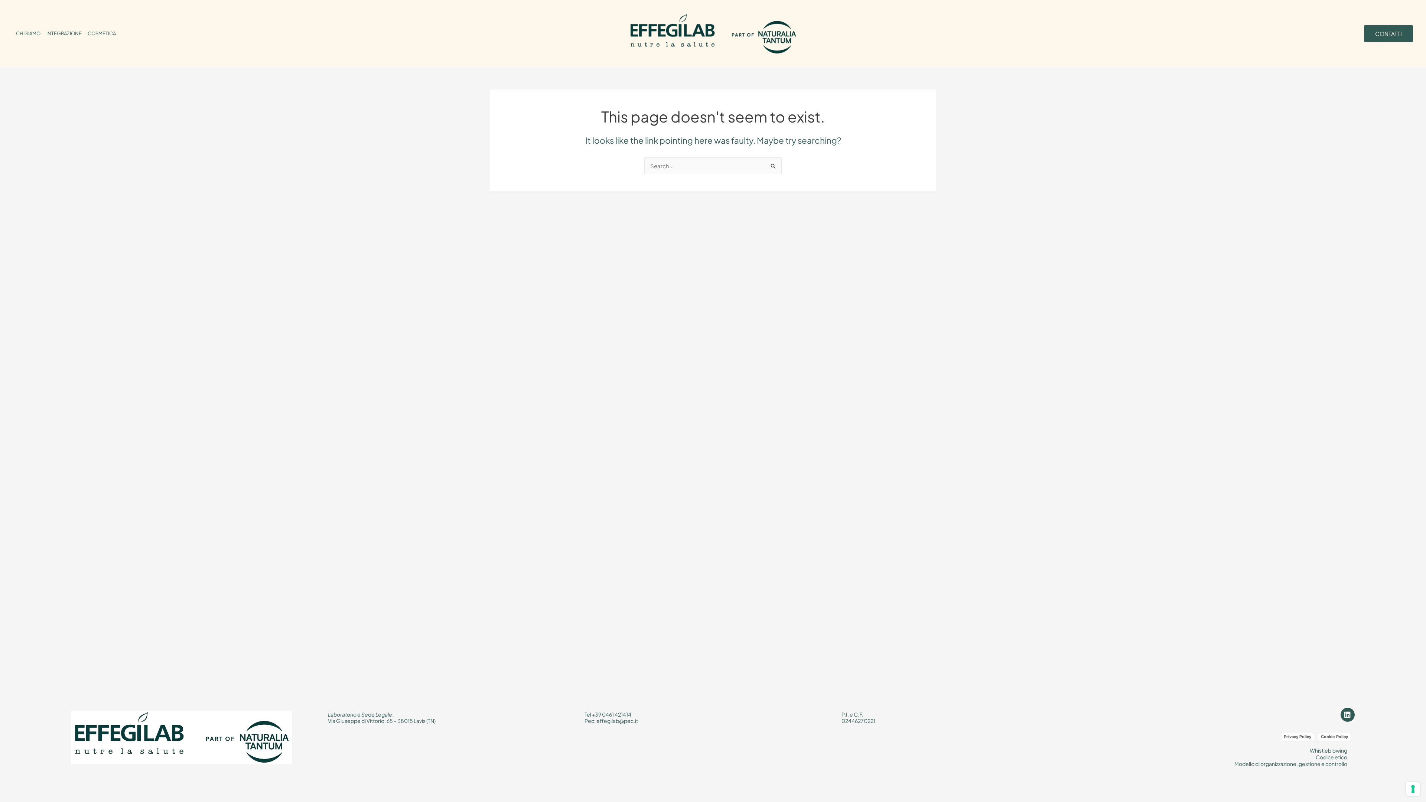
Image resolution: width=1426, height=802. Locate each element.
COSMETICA (102, 33)
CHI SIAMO (28, 33)
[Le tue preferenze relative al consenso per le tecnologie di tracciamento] (1413, 789)
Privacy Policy (1297, 736)
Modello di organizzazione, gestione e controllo (1290, 763)
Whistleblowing (1328, 750)
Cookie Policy (1334, 736)
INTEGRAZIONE (64, 33)
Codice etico (1331, 757)
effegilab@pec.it (617, 720)
